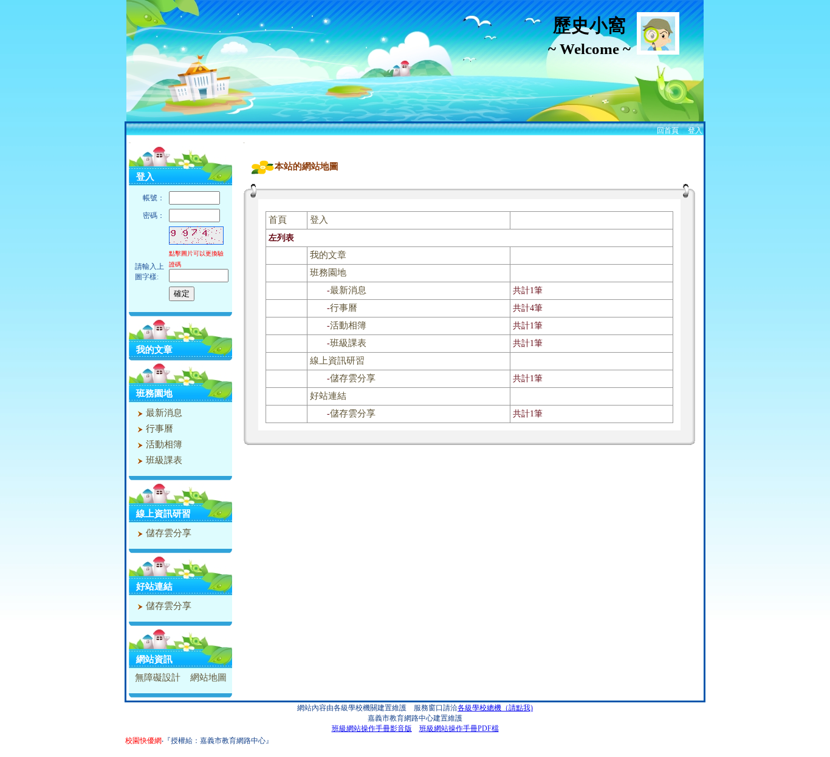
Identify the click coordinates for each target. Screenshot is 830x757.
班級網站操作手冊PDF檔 (459, 728)
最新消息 (162, 413)
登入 (695, 130)
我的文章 (154, 350)
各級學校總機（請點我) (495, 708)
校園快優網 (143, 740)
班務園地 (154, 393)
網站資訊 (154, 659)
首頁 (278, 220)
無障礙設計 (157, 677)
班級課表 (162, 460)
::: (130, 142)
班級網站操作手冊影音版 (372, 728)
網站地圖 (208, 677)
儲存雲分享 (167, 533)
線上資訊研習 (163, 513)
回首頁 (668, 130)
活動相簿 (162, 444)
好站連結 (154, 586)
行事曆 (158, 428)
